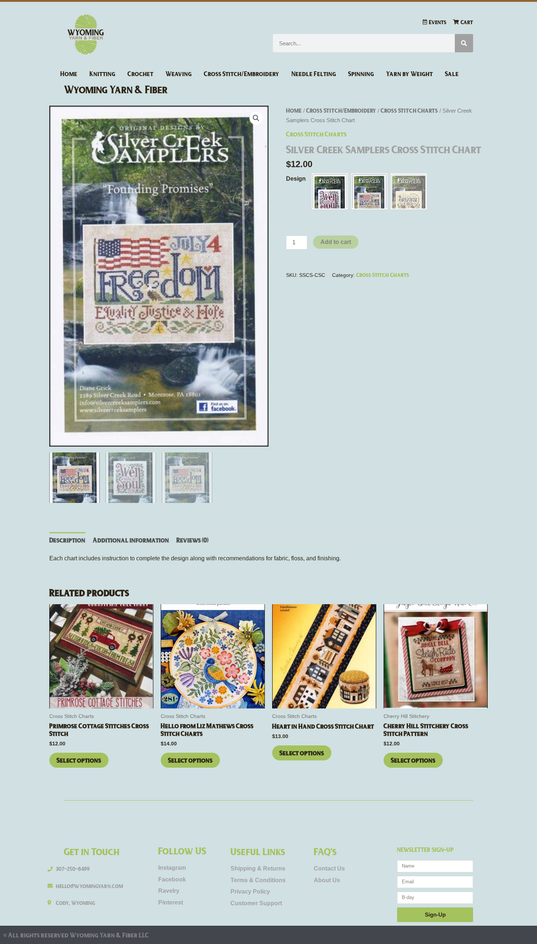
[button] (256, 118)
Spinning (361, 73)
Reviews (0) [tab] (192, 540)
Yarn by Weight (409, 73)
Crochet (140, 73)
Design (296, 179)
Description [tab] (67, 540)
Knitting (102, 73)
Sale (452, 73)
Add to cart (335, 242)
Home (68, 73)
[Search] (464, 43)
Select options (79, 760)
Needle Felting (314, 73)
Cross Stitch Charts (409, 110)
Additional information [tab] (131, 540)
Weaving (178, 73)
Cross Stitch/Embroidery (241, 73)
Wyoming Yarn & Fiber (116, 89)
